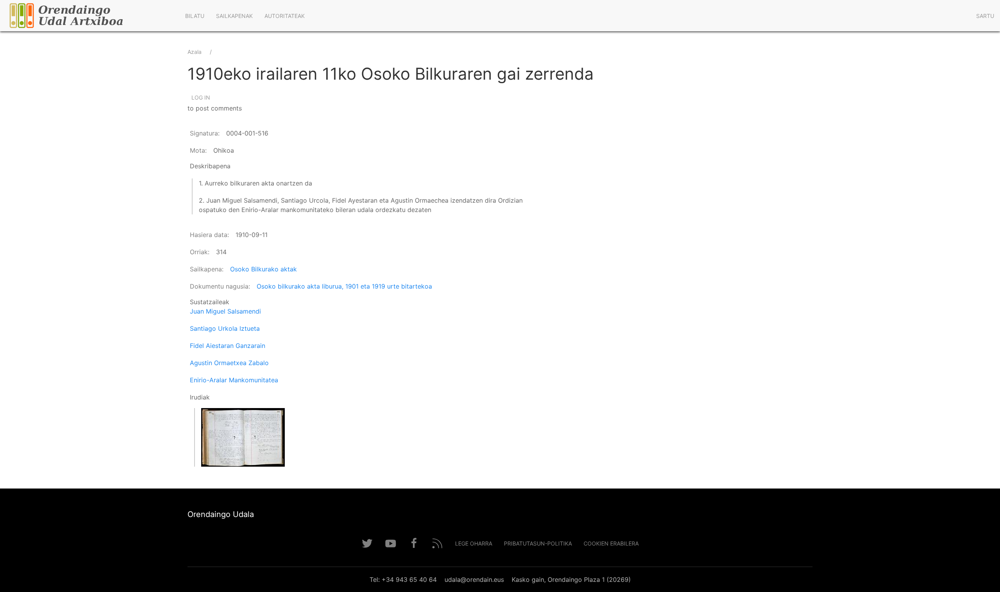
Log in (200, 97)
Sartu (985, 15)
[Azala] (89, 16)
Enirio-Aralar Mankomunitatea (234, 380)
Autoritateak (284, 15)
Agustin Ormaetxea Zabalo (229, 363)
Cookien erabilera (611, 543)
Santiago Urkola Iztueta (225, 328)
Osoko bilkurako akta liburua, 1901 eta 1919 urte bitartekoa (344, 286)
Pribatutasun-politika (538, 543)
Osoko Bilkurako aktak (263, 269)
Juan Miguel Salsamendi (225, 311)
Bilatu (194, 15)
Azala (195, 51)
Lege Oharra (473, 543)
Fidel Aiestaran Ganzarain (227, 345)
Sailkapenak (234, 15)
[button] (243, 437)
